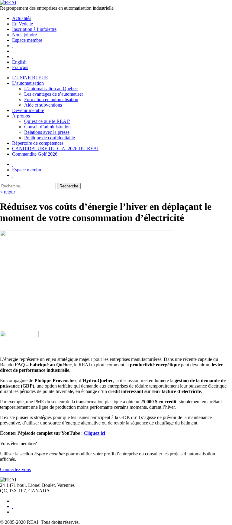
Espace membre (27, 40)
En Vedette (22, 23)
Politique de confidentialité (49, 137)
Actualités (21, 18)
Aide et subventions (43, 104)
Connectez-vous (15, 469)
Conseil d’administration (47, 126)
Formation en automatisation (51, 99)
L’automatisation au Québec (51, 88)
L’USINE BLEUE (30, 77)
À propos (21, 115)
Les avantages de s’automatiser (53, 94)
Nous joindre (24, 34)
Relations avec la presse (46, 132)
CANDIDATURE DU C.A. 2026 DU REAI (55, 148)
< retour (7, 191)
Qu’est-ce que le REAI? (47, 121)
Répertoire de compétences (37, 143)
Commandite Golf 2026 (34, 154)
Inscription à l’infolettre (34, 29)
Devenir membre (28, 110)
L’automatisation (28, 83)
